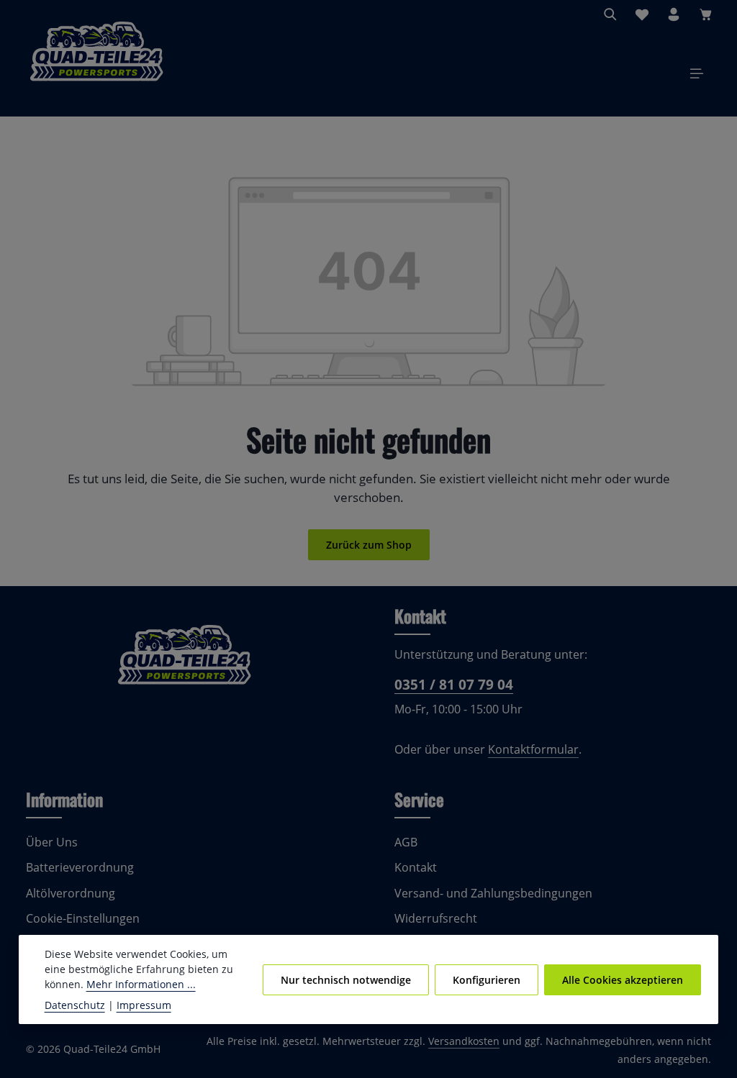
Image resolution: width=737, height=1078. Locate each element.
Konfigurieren (486, 980)
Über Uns (52, 842)
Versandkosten (463, 1041)
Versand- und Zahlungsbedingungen (493, 893)
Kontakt (415, 867)
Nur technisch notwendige (346, 980)
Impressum (144, 1005)
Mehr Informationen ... (141, 984)
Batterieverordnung (80, 867)
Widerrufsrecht (435, 918)
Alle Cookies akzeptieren (622, 980)
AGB (405, 842)
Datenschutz (75, 1005)
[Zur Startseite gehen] (96, 73)
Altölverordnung (70, 893)
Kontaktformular (533, 749)
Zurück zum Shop (369, 545)
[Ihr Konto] (673, 14)
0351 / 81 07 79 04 (453, 684)
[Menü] (696, 73)
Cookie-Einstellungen (83, 918)
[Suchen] (610, 14)
